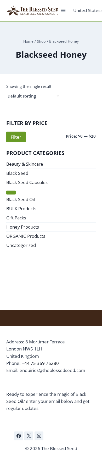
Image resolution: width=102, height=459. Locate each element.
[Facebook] (18, 435)
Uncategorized (21, 245)
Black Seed (17, 173)
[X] (28, 435)
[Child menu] (11, 192)
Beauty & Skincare (24, 164)
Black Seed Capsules (27, 182)
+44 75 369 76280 (40, 363)
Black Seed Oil (20, 199)
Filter (16, 137)
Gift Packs (16, 218)
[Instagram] (39, 435)
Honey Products (22, 227)
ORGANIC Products (25, 236)
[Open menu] (63, 10)
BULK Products (21, 209)
